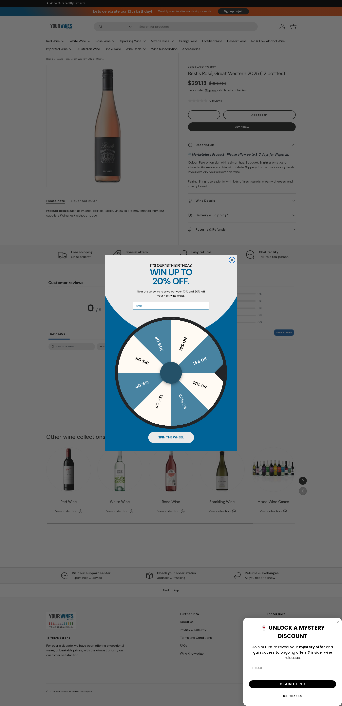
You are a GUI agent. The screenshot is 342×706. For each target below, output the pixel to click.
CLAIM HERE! (292, 684)
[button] (171, 437)
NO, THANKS (292, 696)
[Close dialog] (232, 260)
